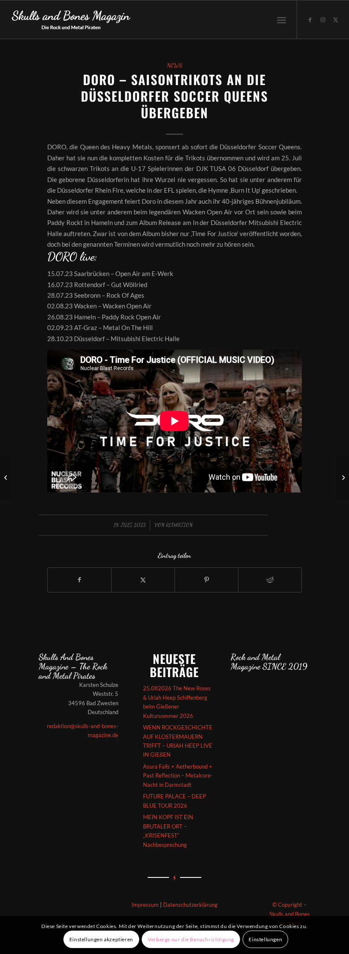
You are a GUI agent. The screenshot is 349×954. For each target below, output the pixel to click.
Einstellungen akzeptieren (101, 939)
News (175, 65)
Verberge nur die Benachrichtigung (191, 939)
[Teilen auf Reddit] (269, 580)
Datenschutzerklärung (190, 904)
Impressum (145, 904)
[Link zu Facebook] (310, 19)
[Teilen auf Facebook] (79, 580)
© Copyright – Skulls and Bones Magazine (289, 913)
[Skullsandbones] (71, 19)
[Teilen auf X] (143, 580)
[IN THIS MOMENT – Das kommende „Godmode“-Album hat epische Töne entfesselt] (6, 477)
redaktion (179, 525)
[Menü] (281, 19)
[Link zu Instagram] (323, 19)
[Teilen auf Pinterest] (206, 580)
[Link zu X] (335, 19)
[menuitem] (281, 19)
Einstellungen (265, 939)
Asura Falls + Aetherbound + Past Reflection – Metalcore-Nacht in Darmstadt (178, 775)
